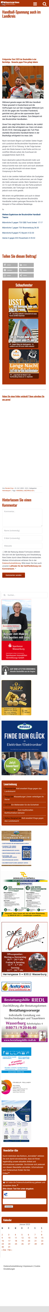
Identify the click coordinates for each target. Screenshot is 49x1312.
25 (16, 1244)
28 (35, 1244)
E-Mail (6, 1173)
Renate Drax (9, 488)
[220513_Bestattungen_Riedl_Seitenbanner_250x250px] (25, 998)
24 (9, 1244)
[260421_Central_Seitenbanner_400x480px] (25, 923)
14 (35, 1238)
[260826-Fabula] (24, 351)
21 (35, 1241)
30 (3, 1247)
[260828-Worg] (23, 289)
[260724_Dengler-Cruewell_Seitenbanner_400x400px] (25, 873)
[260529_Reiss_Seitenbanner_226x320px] (16, 1102)
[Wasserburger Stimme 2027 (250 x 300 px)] (16, 832)
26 (22, 1244)
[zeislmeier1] (16, 983)
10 (9, 1238)
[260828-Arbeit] (23, 320)
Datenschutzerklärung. (11, 563)
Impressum (28, 1266)
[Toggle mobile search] (45, 4)
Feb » (10, 1250)
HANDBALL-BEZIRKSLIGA (25, 490)
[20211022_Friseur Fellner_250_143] (16, 1079)
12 (22, 1238)
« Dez (4, 1250)
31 (9, 1247)
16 (3, 1241)
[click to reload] (15, 1194)
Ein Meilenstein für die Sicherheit (25, 805)
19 (22, 1241)
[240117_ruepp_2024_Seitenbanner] (16, 681)
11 (16, 1238)
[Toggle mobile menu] (35, 4)
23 (3, 1244)
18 (16, 1241)
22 (42, 1241)
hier (28, 1170)
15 (42, 1238)
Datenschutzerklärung (25, 1182)
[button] (10, 265)
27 (29, 1244)
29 (42, 1244)
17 (9, 1241)
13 (29, 1238)
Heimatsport (6, 490)
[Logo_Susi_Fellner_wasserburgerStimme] (16, 1049)
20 (29, 1241)
